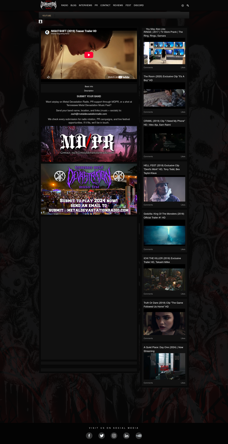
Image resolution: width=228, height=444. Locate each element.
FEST (128, 5)
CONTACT (105, 5)
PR (96, 5)
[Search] (188, 5)
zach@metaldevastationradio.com (89, 113)
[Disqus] (88, 254)
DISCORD (139, 5)
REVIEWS (118, 5)
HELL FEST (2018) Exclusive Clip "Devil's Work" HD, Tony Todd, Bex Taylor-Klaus (162, 169)
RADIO (64, 5)
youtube (46, 15)
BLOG (73, 5)
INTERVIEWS (85, 5)
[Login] (182, 5)
